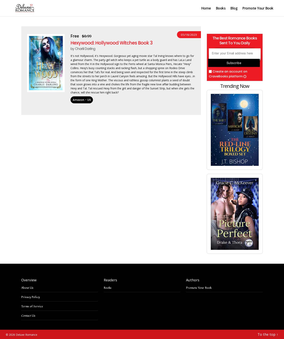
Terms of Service (32, 306)
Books (221, 8)
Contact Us (28, 316)
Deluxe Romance (26, 334)
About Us (27, 288)
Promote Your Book (257, 8)
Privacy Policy (30, 297)
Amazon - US (82, 100)
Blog (233, 8)
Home (206, 8)
